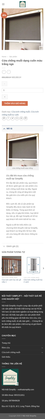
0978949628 (14, 401)
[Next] (43, 273)
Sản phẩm (13, 57)
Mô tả (9, 128)
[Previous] (1, 273)
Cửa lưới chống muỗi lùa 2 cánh (33, 281)
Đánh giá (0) (12, 246)
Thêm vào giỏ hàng (14, 103)
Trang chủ (6, 343)
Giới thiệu (6, 357)
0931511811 (19, 395)
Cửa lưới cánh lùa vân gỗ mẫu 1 (11, 281)
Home (4, 57)
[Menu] (3, 4)
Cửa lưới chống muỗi (21, 112)
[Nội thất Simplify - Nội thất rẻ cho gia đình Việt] (23, 4)
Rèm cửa (6, 348)
